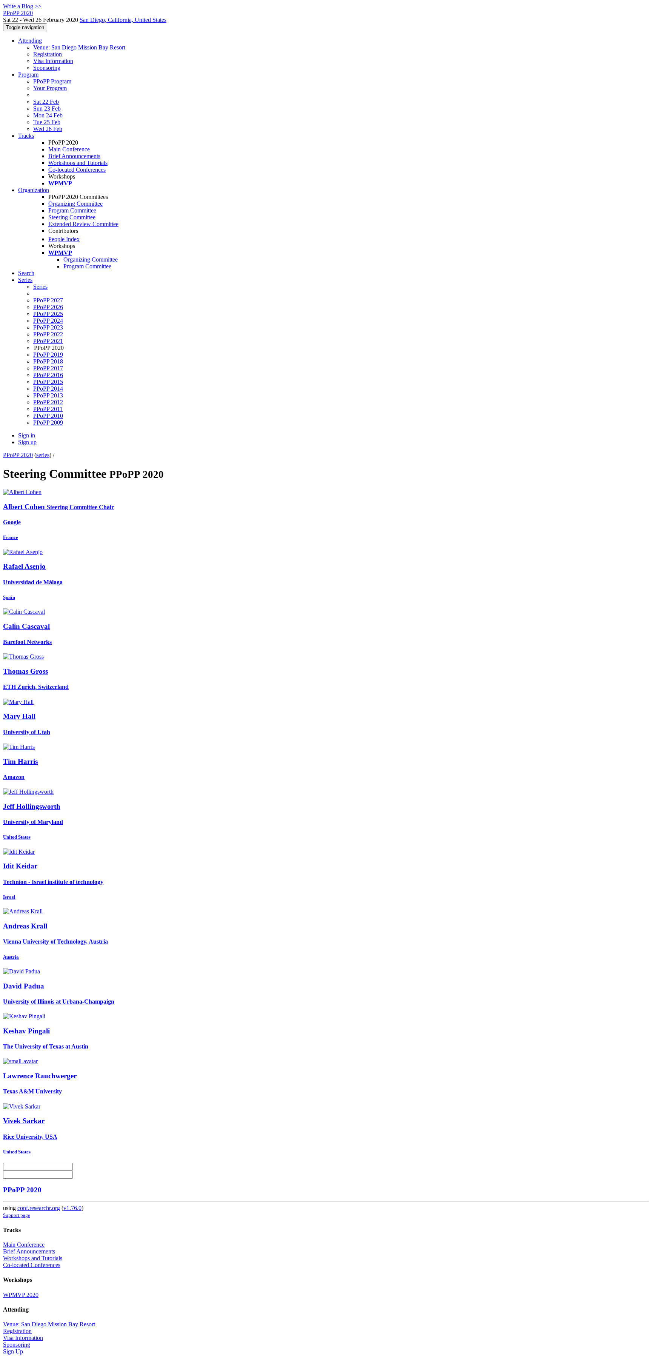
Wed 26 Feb (47, 129)
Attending (30, 40)
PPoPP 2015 (48, 382)
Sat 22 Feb (46, 102)
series (42, 455)
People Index (64, 239)
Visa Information (53, 61)
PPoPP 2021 (48, 341)
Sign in (26, 435)
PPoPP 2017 (48, 368)
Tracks (26, 135)
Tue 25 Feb (46, 122)
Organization (33, 190)
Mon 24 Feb (48, 115)
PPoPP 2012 (48, 402)
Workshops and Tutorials (78, 163)
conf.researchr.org (38, 1208)
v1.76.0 (72, 1208)
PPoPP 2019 (48, 354)
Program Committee (72, 210)
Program (28, 74)
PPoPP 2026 (48, 307)
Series (40, 286)
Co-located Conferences (77, 169)
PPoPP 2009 (48, 422)
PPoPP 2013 (48, 395)
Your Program (50, 88)
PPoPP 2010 (48, 416)
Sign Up (13, 1351)
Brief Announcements (74, 156)
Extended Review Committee (83, 224)
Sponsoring (46, 68)
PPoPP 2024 (48, 320)
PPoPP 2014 (48, 388)
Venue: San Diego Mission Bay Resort (79, 47)
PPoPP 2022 (48, 334)
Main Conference (69, 149)
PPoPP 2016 (48, 375)
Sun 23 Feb (47, 108)
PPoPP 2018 (48, 361)
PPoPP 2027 (48, 300)
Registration (47, 54)
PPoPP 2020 (18, 455)
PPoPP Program (52, 81)
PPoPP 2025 (48, 314)
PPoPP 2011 (48, 409)
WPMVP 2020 (20, 1295)
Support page (16, 1215)
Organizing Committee (75, 203)
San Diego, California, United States (123, 20)
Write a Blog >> (22, 6)
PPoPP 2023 (48, 327)
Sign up (27, 442)
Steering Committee (71, 217)
